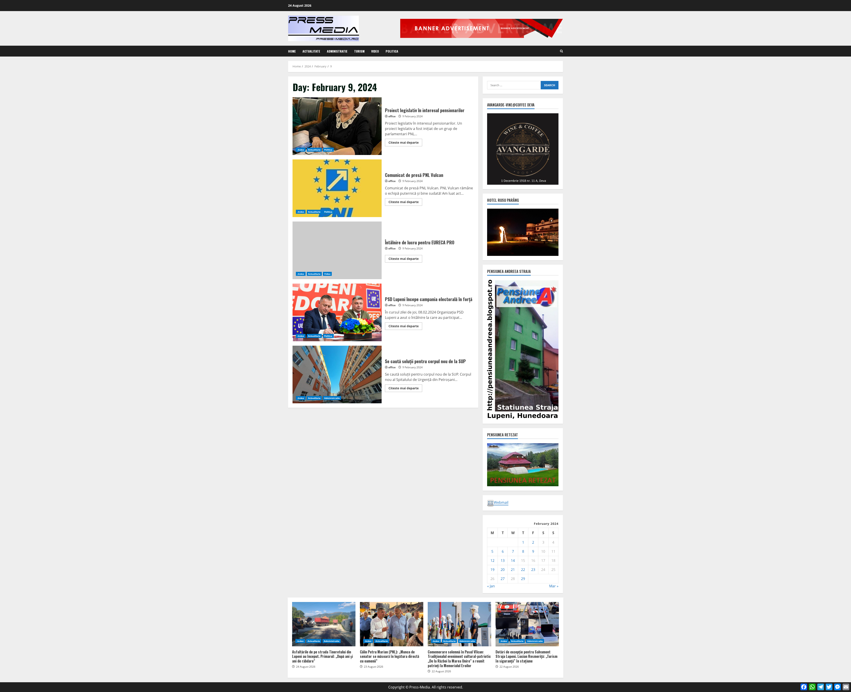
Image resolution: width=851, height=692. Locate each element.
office (392, 116)
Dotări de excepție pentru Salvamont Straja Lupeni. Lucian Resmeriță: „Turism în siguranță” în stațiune (527, 624)
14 (513, 560)
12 (492, 560)
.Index (300, 149)
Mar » (553, 586)
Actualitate (311, 51)
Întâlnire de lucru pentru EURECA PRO (337, 250)
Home (292, 51)
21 (513, 569)
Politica (392, 51)
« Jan (491, 586)
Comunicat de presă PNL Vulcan (337, 188)
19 (492, 569)
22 (523, 569)
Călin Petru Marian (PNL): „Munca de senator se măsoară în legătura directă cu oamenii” (391, 624)
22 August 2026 (441, 671)
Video (375, 51)
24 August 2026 (305, 666)
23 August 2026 (373, 666)
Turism (359, 51)
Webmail (501, 502)
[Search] (561, 51)
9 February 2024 (412, 116)
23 (533, 569)
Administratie (337, 51)
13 (503, 560)
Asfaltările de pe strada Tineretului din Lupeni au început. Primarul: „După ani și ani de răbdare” (323, 624)
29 (523, 578)
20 (503, 569)
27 (503, 578)
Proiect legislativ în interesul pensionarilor (337, 126)
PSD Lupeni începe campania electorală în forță (337, 312)
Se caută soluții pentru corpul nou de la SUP (337, 374)
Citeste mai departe (405, 143)
